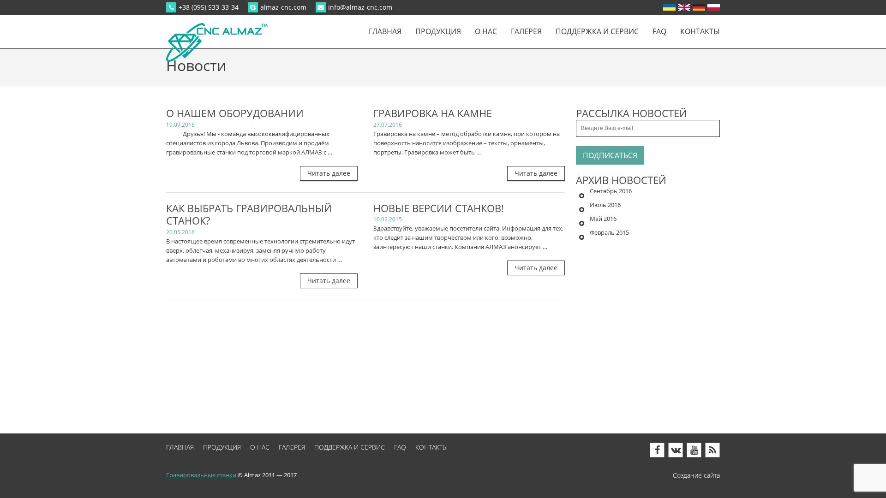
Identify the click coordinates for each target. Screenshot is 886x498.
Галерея (526, 31)
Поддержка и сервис (597, 31)
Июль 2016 (605, 205)
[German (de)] (699, 7)
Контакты (700, 31)
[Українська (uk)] (669, 7)
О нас (486, 31)
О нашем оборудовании (235, 113)
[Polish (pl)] (713, 7)
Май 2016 (603, 218)
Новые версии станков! (438, 208)
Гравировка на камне (432, 113)
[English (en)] (684, 7)
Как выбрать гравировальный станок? (249, 214)
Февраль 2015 (609, 232)
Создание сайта (696, 475)
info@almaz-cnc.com (360, 7)
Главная (385, 31)
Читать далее (328, 173)
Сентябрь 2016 (611, 191)
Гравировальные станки (201, 475)
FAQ (659, 31)
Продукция (438, 31)
